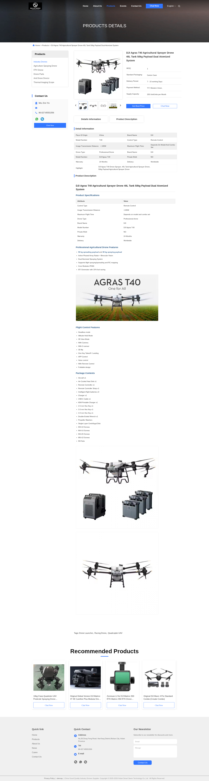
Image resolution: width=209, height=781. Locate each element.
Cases (34, 752)
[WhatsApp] (37, 119)
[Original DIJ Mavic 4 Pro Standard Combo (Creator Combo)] (159, 677)
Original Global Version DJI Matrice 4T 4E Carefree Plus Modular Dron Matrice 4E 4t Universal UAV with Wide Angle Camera (85, 698)
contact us (142, 763)
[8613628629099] (80, 763)
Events (123, 6)
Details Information (91, 119)
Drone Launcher (86, 633)
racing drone (100, 633)
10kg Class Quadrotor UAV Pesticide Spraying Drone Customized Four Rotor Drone (46, 698)
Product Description (126, 119)
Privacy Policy (49, 778)
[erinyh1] (42, 119)
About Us (97, 6)
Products (111, 6)
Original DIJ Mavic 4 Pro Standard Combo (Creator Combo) (158, 697)
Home (85, 6)
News (34, 748)
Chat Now (154, 6)
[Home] (35, 6)
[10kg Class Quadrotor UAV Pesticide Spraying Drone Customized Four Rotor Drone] (48, 677)
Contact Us (136, 6)
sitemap (60, 778)
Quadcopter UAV (115, 633)
